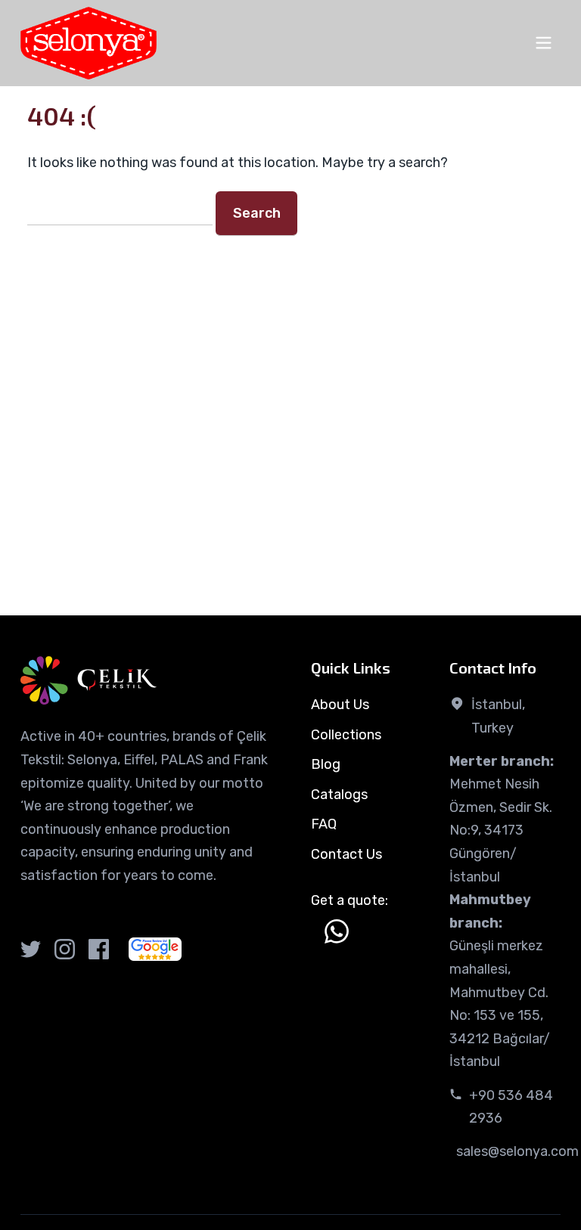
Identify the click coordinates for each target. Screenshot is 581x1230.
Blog (325, 764)
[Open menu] (544, 43)
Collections (346, 735)
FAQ (324, 824)
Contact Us (346, 854)
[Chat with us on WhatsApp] (337, 931)
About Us (340, 704)
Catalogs (339, 794)
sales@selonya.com (517, 1151)
